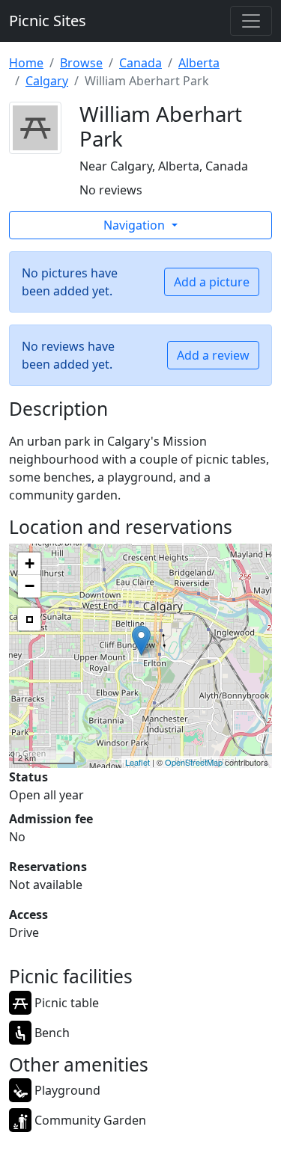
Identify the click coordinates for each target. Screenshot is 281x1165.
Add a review (213, 355)
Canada (140, 63)
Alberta (199, 63)
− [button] (29, 586)
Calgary (46, 81)
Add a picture (212, 282)
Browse (81, 63)
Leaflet (137, 762)
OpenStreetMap (194, 762)
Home (26, 63)
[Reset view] (29, 619)
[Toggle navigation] (251, 21)
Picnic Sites (47, 20)
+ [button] (29, 563)
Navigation (135, 225)
